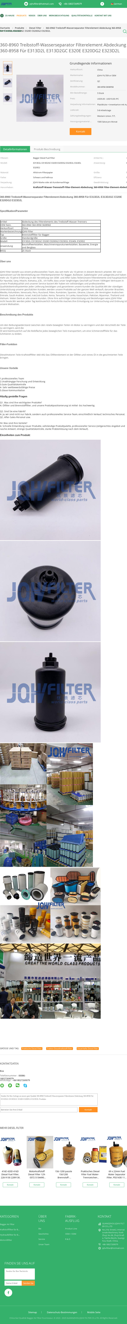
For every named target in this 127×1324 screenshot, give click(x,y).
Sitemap (32, 1312)
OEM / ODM (70, 1233)
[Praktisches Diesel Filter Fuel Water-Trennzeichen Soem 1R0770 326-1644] (96, 1151)
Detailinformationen (15, 149)
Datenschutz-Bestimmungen (62, 1312)
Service (41, 1239)
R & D (67, 1239)
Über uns (42, 15)
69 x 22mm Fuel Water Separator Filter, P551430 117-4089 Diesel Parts (117, 1176)
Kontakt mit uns (103, 15)
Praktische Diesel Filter (32, 1048)
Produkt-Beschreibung (47, 149)
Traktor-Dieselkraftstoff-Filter (59, 1048)
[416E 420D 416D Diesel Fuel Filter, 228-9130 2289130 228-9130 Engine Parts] (16, 1151)
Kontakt (80, 131)
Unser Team (43, 1244)
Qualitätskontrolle (81, 15)
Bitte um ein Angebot (11, 31)
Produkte (21, 15)
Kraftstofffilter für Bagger (11, 1229)
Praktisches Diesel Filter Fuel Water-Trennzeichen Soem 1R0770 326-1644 (90, 1177)
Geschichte (43, 1233)
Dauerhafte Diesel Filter (87, 1048)
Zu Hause (9, 15)
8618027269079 (22, 1080)
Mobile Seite (93, 1312)
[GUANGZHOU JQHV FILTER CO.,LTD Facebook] (103, 4)
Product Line (71, 1228)
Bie (39, 1228)
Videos (32, 15)
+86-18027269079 (73, 4)
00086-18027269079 (13, 1077)
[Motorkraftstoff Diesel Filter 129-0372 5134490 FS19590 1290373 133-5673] (43, 1151)
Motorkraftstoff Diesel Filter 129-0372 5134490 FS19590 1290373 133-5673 (37, 1177)
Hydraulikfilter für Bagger (11, 1234)
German (118, 3)
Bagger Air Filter (7, 1224)
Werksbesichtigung (59, 15)
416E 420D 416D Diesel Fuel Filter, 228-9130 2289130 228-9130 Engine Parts (10, 1177)
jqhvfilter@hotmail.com (42, 3)
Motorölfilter (6, 1240)
